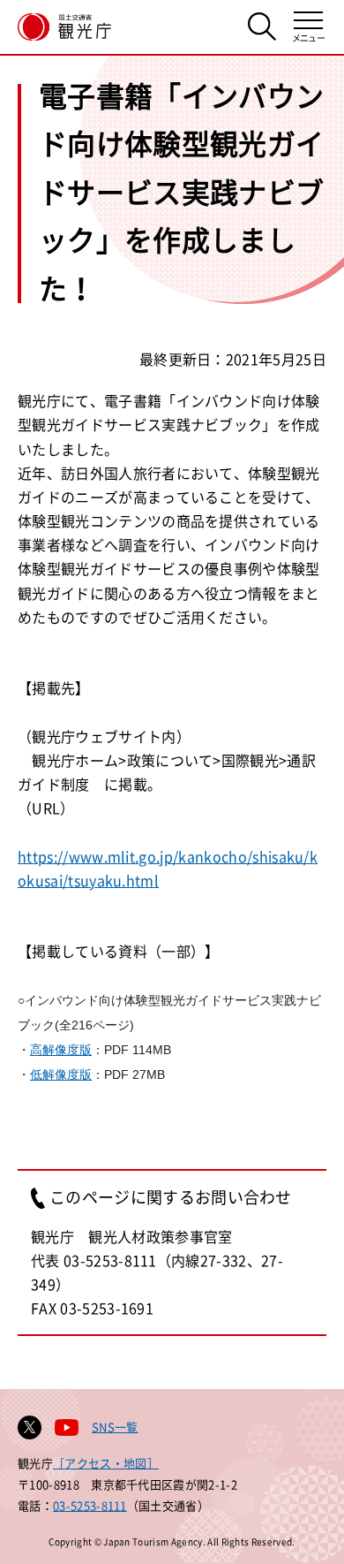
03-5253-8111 (90, 1505)
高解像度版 (61, 1050)
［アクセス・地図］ (106, 1462)
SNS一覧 (115, 1426)
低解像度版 (61, 1074)
